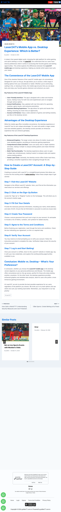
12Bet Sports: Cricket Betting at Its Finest (46, 305)
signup (24, 500)
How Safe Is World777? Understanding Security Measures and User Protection (14, 306)
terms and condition (34, 500)
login (17, 500)
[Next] (56, 342)
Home (12, 500)
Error (36, 327)
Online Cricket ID (9, 44)
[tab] (27, 361)
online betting (30, 174)
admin (7, 54)
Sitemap (30, 486)
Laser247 (8, 295)
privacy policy (47, 500)
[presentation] (15, 332)
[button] (60, 2)
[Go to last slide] (4, 342)
